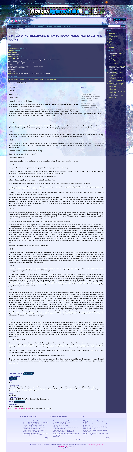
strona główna (14, 32)
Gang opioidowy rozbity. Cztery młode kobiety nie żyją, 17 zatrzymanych (34, 424)
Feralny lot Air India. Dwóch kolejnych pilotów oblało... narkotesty (34, 430)
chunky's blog (30, 32)
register (27, 408)
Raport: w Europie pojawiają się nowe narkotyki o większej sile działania (64, 430)
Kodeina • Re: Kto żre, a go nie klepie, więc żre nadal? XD (95, 427)
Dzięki (110, 66)
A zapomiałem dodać (114, 77)
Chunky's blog (12, 408)
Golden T (111, 63)
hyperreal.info (63, 446)
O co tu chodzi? (39, 26)
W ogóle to (112, 80)
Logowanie (111, 23)
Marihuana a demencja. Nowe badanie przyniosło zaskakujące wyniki (65, 421)
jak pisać (19, 26)
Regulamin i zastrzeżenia (54, 26)
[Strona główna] (16, 21)
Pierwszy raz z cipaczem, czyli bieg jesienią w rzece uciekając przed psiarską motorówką (90, 98)
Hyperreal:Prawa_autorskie (94, 444)
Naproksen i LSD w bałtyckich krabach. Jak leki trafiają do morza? (65, 424)
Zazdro (111, 60)
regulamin (28, 26)
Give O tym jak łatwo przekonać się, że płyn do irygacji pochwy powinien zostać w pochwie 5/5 (16, 395)
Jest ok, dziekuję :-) (114, 53)
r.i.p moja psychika (114, 74)
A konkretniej (112, 85)
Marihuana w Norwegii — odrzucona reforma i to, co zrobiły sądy (34, 427)
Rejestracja (121, 23)
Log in (21, 408)
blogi (22, 32)
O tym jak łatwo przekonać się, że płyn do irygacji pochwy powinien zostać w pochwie (33, 79)
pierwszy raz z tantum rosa (88, 103)
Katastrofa (21, 56)
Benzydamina (23, 48)
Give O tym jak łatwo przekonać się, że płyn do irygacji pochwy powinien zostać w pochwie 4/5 (14, 395)
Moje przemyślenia (114, 88)
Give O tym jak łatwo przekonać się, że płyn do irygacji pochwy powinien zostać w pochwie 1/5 (9, 395)
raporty (12, 26)
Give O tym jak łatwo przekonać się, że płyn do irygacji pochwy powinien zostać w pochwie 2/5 (11, 395)
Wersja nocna (119, 19)
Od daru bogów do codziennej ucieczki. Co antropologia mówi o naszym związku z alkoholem (66, 434)
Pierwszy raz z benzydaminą (88, 94)
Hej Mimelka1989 (113, 57)
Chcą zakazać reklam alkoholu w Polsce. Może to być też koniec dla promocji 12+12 (36, 421)
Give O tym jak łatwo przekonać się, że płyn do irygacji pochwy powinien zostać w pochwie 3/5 (13, 395)
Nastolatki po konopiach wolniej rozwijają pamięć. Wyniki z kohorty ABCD (35, 434)
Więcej (47, 437)
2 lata (110, 72)
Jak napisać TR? (69, 26)
